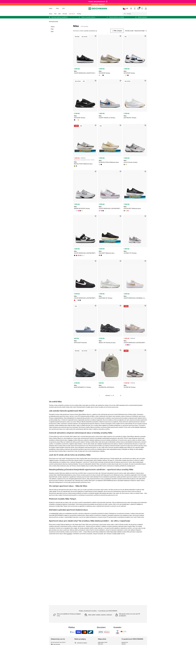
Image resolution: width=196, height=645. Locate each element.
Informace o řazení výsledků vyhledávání (84, 30)
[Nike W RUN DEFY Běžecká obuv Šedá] (124, 210)
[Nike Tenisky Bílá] (135, 56)
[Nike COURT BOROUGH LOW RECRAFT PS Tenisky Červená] (76, 255)
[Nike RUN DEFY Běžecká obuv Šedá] (99, 255)
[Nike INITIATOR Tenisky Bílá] (101, 75)
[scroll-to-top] (192, 641)
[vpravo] (121, 395)
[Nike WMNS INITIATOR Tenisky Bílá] (74, 210)
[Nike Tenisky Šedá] (110, 99)
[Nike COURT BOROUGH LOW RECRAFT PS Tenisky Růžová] (78, 255)
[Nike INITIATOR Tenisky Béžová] (99, 75)
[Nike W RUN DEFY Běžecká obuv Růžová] (127, 210)
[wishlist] (142, 8)
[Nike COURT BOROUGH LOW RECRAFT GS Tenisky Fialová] (99, 210)
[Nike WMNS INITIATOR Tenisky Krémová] (81, 210)
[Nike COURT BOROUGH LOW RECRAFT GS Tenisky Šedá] (78, 300)
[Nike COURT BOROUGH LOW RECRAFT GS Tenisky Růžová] (101, 210)
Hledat (129, 14)
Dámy (53, 26)
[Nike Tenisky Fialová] (110, 191)
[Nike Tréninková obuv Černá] (110, 324)
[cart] (146, 8)
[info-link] (107, 1)
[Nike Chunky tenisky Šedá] (135, 145)
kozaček (69, 533)
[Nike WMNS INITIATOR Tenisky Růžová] (78, 210)
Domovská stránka (53, 21)
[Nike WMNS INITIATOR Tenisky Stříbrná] (76, 210)
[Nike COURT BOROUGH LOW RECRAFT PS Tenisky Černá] (74, 255)
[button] (96, 30)
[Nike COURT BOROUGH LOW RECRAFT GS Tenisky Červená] (74, 300)
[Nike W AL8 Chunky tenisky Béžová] (126, 164)
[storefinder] (131, 8)
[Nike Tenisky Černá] (85, 55)
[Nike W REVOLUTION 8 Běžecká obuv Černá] (101, 164)
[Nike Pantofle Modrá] (85, 324)
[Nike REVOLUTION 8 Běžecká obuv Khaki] (74, 166)
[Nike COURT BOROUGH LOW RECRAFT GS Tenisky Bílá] (104, 210)
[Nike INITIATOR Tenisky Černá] (103, 75)
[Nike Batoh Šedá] (110, 369)
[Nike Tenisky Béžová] (110, 56)
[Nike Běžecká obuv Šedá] (135, 191)
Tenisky (70, 440)
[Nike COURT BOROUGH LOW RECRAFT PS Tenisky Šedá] (80, 255)
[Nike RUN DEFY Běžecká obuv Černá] (101, 255)
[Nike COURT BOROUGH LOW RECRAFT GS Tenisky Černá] (103, 210)
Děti (52, 31)
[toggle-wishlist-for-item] (95, 36)
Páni (52, 29)
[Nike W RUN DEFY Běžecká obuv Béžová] (126, 210)
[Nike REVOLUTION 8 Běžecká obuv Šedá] (76, 166)
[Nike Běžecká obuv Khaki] (85, 146)
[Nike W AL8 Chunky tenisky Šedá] (124, 164)
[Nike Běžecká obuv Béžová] (110, 145)
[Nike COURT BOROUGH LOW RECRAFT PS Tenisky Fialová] (81, 255)
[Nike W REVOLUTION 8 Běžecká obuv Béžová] (99, 164)
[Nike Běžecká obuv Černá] (110, 236)
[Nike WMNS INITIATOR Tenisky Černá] (80, 210)
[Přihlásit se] (135, 8)
